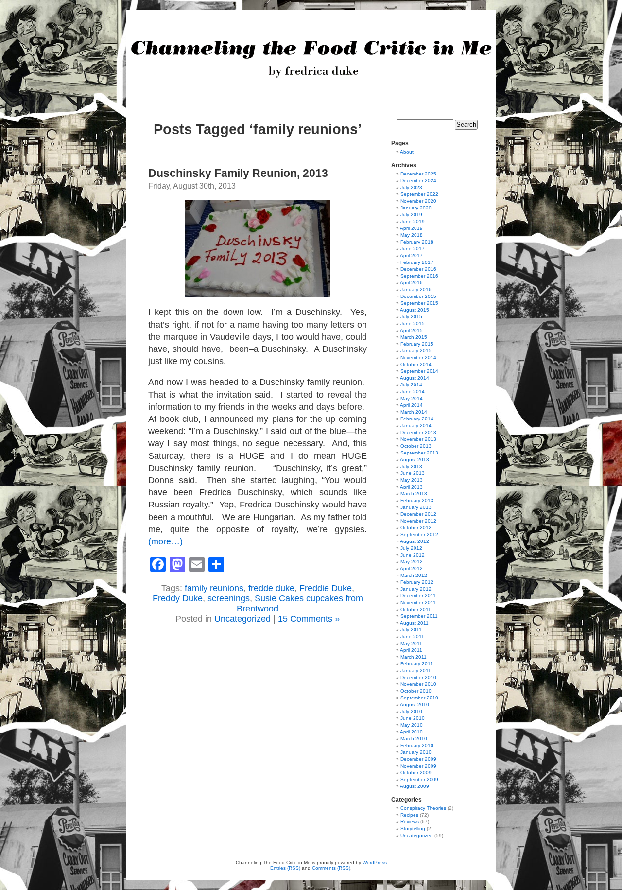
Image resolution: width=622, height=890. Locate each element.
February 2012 (416, 582)
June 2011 (412, 636)
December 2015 (418, 296)
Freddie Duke (325, 588)
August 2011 (414, 623)
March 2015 (413, 337)
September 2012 (419, 534)
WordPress (375, 862)
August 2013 (414, 459)
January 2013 (416, 507)
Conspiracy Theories (423, 808)
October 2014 (416, 364)
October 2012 (416, 527)
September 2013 (419, 452)
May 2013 (411, 480)
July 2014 (411, 384)
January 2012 (416, 589)
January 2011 (415, 670)
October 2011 (415, 609)
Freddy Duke (178, 598)
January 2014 (416, 425)
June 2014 (412, 391)
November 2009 (418, 765)
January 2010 (416, 752)
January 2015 (416, 350)
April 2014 (411, 405)
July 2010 (411, 711)
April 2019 (411, 228)
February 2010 (416, 745)
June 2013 (412, 473)
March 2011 (413, 657)
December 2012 (418, 514)
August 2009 (414, 786)
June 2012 (412, 555)
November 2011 (418, 602)
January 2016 (416, 289)
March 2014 (413, 412)
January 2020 (416, 207)
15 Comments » (309, 619)
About (407, 152)
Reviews (409, 821)
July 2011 (411, 629)
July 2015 (411, 316)
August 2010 (414, 704)
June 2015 (412, 323)
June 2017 (412, 248)
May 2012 (411, 561)
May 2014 (411, 398)
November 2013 (418, 439)
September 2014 (419, 371)
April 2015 (411, 330)
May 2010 (411, 725)
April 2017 (411, 255)
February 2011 (416, 663)
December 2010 (418, 677)
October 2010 (416, 691)
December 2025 (418, 173)
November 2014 (418, 357)
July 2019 (411, 214)
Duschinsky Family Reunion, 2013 (238, 173)
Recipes (409, 815)
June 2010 (412, 718)
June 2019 (412, 221)
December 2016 (418, 269)
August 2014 (414, 378)
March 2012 (413, 575)
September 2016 (419, 276)
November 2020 (418, 201)
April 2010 (411, 731)
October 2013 (416, 446)
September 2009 (419, 779)
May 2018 (411, 235)
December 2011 (418, 595)
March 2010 (413, 738)
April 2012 (411, 568)
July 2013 (411, 466)
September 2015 (419, 303)
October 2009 (416, 772)
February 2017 (416, 262)
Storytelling (412, 828)
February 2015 (416, 344)
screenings (228, 598)
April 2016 (411, 282)
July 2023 (411, 187)
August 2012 (414, 541)
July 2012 (411, 548)
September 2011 (419, 616)
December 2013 (418, 432)
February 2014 (416, 418)
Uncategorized (242, 619)
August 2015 (414, 310)
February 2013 (416, 500)
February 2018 (416, 241)
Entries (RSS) (285, 868)
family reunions (214, 588)
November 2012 (418, 521)
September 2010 (419, 697)
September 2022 (419, 194)
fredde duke (271, 588)
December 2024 (418, 180)
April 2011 (411, 650)
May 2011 (411, 643)
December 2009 (418, 759)
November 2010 (418, 684)
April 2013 (411, 486)
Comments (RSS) (331, 868)
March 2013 (413, 493)
